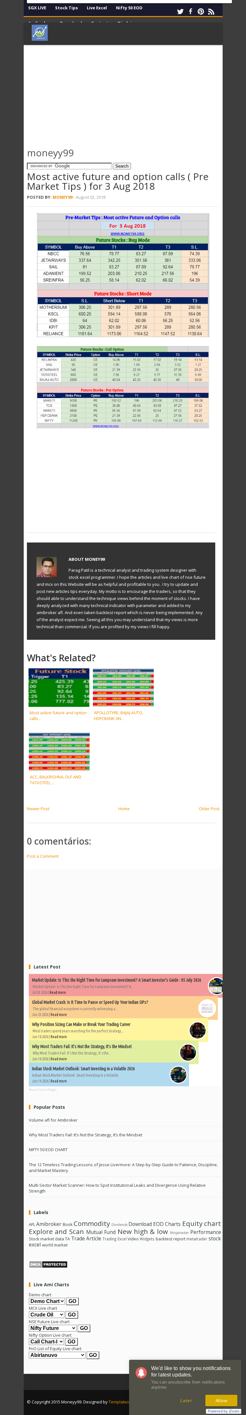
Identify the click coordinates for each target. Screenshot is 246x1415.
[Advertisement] (136, 93)
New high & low (143, 1231)
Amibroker (49, 1224)
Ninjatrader (179, 1232)
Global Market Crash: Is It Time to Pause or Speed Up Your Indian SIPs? (90, 1002)
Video (133, 1239)
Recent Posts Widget (43, 1090)
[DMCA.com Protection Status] (48, 1267)
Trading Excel (114, 1238)
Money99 (62, 197)
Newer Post (38, 809)
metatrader (196, 1238)
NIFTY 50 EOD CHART (48, 1149)
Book (68, 1224)
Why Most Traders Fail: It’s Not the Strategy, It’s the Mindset (82, 1046)
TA (67, 1239)
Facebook (190, 11)
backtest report (170, 1239)
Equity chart (201, 1223)
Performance (205, 1232)
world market (55, 1245)
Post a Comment (43, 856)
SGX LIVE (37, 8)
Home (124, 809)
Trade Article (86, 1238)
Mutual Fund (101, 1232)
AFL (32, 1224)
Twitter (180, 11)
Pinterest (201, 11)
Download (140, 1224)
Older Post (209, 809)
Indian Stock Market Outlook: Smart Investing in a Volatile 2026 (83, 1068)
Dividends (119, 1224)
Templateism (121, 1402)
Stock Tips (66, 8)
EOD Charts (167, 1224)
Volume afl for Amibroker (53, 1120)
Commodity (92, 1223)
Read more (58, 992)
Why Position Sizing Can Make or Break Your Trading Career (81, 1024)
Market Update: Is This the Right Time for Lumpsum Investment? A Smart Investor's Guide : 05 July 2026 (116, 980)
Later (186, 1400)
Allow (221, 1400)
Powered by (223, 1411)
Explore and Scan (56, 1231)
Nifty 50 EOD (129, 8)
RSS (211, 11)
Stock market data (46, 1239)
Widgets (147, 1238)
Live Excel (97, 8)
